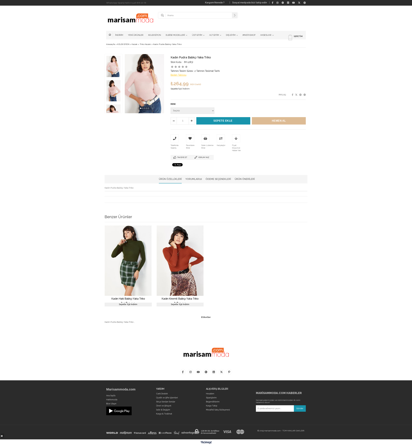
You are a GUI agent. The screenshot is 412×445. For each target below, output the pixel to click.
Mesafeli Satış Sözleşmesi (218, 410)
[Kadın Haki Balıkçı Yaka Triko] (128, 260)
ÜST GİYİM (197, 35)
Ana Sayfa (110, 396)
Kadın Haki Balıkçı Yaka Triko (128, 298)
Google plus (305, 94)
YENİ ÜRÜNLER (135, 35)
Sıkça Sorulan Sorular (165, 402)
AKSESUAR (265, 35)
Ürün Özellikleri (170, 179)
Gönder (299, 408)
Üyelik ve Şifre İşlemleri (167, 398)
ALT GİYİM (214, 35)
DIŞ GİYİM (230, 35)
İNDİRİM (119, 35)
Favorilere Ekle (128, 266)
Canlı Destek (162, 394)
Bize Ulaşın (111, 404)
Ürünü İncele (139, 266)
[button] (140, 108)
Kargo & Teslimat (164, 414)
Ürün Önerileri (245, 179)
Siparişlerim (211, 398)
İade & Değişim (163, 410)
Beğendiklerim (213, 402)
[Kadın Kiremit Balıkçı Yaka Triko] (180, 260)
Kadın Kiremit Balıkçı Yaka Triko (180, 298)
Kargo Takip (211, 406)
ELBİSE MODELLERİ (175, 35)
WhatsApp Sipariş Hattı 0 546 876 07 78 (126, 3)
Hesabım (210, 394)
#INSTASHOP (249, 35)
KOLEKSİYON (154, 35)
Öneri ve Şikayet (163, 406)
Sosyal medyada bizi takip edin (249, 2)
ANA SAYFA (111, 35)
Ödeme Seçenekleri (218, 179)
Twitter (296, 94)
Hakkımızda (111, 400)
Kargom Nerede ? (216, 2)
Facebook (292, 94)
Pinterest (300, 94)
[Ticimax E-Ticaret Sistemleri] (206, 442)
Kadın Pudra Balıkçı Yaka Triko (119, 322)
